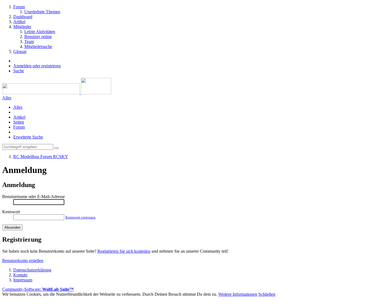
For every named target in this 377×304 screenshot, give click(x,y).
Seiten (18, 122)
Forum (19, 127)
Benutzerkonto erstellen (22, 260)
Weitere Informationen (237, 294)
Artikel (19, 117)
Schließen (266, 294)
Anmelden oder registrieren (37, 65)
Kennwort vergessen (80, 217)
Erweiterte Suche (28, 137)
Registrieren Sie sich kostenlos (123, 251)
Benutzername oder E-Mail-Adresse (33, 196)
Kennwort (11, 211)
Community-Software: (38, 289)
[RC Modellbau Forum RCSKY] (56, 92)
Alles (17, 107)
